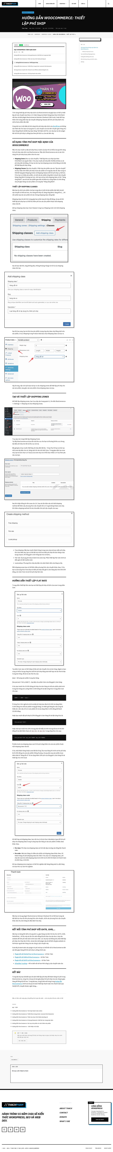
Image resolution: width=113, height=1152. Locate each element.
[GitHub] (4, 1129)
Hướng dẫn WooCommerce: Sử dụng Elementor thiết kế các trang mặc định (32, 55)
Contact (64, 1112)
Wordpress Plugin (28, 12)
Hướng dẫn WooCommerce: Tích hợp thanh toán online (27, 73)
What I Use (65, 1121)
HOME (39, 3)
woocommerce (14, 1059)
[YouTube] (16, 1129)
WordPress (62, 3)
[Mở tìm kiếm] (108, 3)
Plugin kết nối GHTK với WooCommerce (27, 960)
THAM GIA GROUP (100, 1119)
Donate (63, 1117)
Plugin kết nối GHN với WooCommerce (27, 957)
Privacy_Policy (89, 1148)
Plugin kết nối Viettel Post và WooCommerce (29, 954)
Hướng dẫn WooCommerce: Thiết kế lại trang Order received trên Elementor (33, 66)
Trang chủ (30, 34)
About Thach (66, 1108)
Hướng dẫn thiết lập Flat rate (87, 56)
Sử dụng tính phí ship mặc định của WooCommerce (89, 48)
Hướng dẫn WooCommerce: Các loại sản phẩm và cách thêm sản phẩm (31, 1023)
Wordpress (37, 34)
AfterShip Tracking (21, 963)
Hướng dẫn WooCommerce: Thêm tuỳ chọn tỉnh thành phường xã (30, 59)
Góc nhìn (74, 3)
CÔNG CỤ (83, 3)
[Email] (22, 1129)
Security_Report (107, 1148)
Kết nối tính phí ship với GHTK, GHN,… (89, 59)
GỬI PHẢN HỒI (22, 1040)
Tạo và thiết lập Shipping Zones (88, 54)
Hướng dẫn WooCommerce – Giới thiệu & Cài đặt (25, 1026)
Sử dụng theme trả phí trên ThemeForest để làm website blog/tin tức (31, 69)
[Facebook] (10, 1129)
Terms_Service (98, 1148)
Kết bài (82, 61)
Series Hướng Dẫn (50, 3)
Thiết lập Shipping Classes (87, 51)
